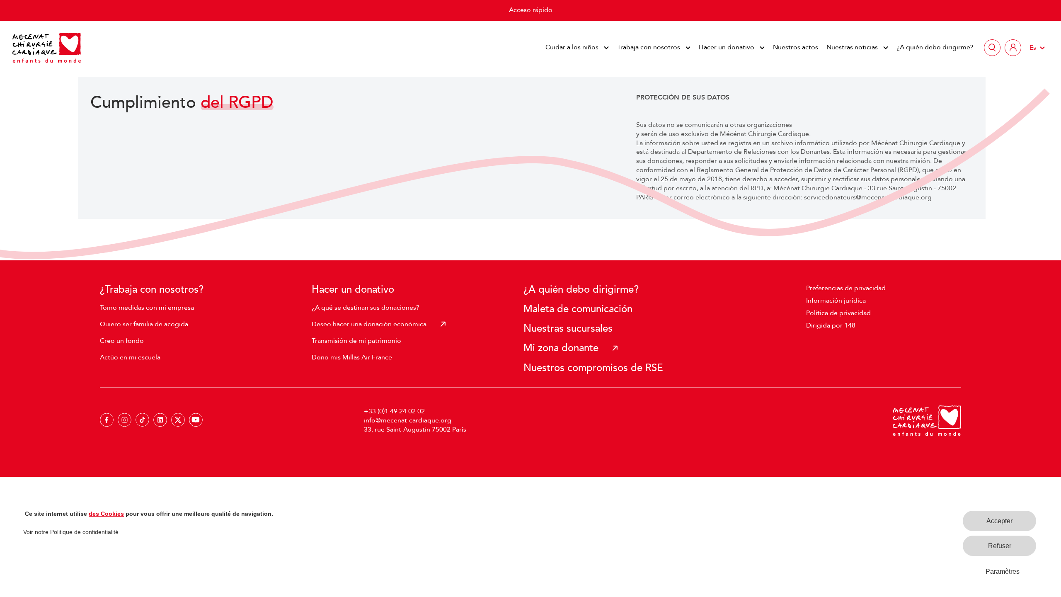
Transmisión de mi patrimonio (356, 340)
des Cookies (106, 513)
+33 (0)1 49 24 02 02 (394, 411)
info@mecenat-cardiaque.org (407, 420)
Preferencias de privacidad (846, 288)
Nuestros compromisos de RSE (593, 368)
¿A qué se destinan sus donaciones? (365, 307)
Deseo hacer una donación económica (369, 324)
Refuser (999, 545)
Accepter (999, 520)
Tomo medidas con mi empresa (147, 307)
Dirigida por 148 (830, 325)
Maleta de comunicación (577, 309)
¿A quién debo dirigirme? (935, 47)
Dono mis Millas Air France (352, 357)
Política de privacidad (838, 313)
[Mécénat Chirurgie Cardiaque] (46, 47)
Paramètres (1003, 571)
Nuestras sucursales (568, 328)
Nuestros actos (795, 47)
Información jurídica (836, 300)
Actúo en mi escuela (130, 357)
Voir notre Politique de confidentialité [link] (71, 532)
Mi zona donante (560, 348)
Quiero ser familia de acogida (144, 324)
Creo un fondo (122, 340)
